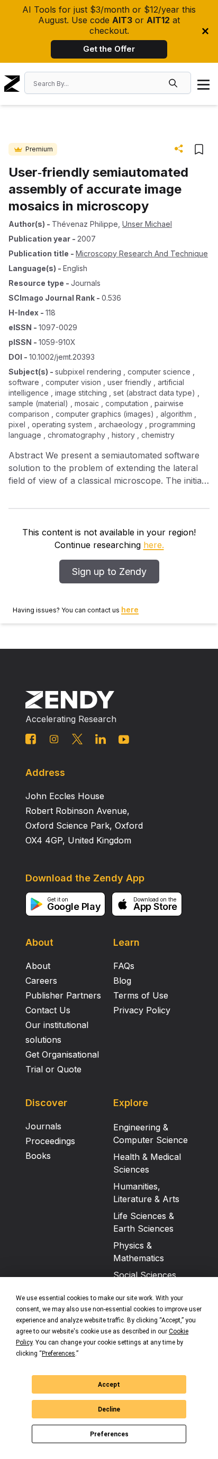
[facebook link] (30, 739)
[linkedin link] (100, 739)
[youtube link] (124, 739)
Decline (109, 1409)
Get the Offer (109, 49)
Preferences (109, 1434)
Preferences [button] (58, 1353)
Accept (109, 1384)
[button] (174, 83)
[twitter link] (77, 739)
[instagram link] (54, 739)
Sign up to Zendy (109, 571)
